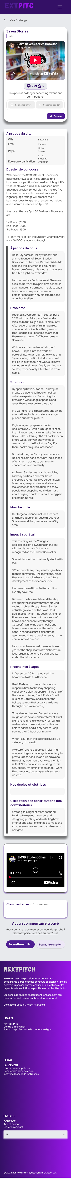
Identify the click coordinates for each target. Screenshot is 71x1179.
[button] (11, 1065)
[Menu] (60, 7)
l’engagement (50, 994)
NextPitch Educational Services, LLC (37, 1172)
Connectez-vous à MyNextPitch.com (24, 1004)
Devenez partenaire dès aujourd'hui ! (35, 933)
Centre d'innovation (14, 1026)
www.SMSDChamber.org (21, 240)
